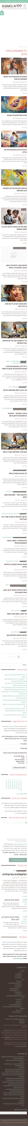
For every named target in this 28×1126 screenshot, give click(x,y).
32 (8, 786)
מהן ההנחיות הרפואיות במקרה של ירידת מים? (13, 1093)
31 (10, 786)
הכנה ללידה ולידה (19, 759)
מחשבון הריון (7, 1)
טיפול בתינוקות (20, 761)
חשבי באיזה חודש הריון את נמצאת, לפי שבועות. (13, 1082)
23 (10, 784)
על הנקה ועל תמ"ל (16, 1012)
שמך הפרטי (23, 748)
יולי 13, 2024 (17, 270)
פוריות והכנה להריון (19, 756)
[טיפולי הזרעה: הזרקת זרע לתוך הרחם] (23, 920)
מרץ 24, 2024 (17, 595)
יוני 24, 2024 (17, 371)
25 (6, 784)
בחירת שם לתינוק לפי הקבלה (17, 115)
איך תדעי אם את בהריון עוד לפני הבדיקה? (14, 1069)
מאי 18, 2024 (17, 569)
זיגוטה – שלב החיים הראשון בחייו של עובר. (14, 708)
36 (16, 788)
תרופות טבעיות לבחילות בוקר (16, 635)
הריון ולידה (11, 726)
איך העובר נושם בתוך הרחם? (17, 613)
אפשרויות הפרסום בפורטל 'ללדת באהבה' (14, 1019)
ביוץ (20, 972)
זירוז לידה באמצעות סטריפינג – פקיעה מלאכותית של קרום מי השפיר (14, 367)
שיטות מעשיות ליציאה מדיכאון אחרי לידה (11, 1006)
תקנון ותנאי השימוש (21, 1046)
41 (6, 788)
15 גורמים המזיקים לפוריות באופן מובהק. (14, 1078)
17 (6, 782)
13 (14, 782)
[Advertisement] (14, 28)
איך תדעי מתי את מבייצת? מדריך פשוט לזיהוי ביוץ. (12, 1073)
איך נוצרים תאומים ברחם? (18, 473)
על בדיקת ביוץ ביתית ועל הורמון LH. (16, 1083)
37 (14, 788)
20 (16, 784)
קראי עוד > (24, 93)
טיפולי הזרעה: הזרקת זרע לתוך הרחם (10, 918)
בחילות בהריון (18, 992)
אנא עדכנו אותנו (18, 958)
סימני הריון (18, 981)
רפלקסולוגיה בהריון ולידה (14, 874)
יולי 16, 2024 (17, 232)
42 (21, 790)
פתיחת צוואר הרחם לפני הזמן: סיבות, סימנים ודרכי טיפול (16, 266)
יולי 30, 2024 (17, 193)
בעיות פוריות (18, 976)
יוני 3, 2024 (17, 500)
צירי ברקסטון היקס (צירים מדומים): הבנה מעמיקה (14, 341)
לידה (23, 997)
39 (10, 788)
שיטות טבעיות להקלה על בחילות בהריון (15, 565)
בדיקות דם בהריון (14, 990)
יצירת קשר (21, 1021)
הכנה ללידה (18, 999)
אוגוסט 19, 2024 (16, 118)
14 (12, 782)
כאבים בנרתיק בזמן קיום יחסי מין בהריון (15, 150)
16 (8, 782)
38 (12, 788)
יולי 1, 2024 (17, 309)
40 (8, 788)
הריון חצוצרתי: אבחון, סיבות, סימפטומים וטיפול (17, 541)
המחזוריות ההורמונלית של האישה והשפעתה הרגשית (15, 77)
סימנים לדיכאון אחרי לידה (15, 1004)
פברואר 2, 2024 (16, 638)
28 (16, 786)
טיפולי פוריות (18, 977)
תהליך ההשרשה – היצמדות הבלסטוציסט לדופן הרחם (17, 414)
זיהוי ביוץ (25, 1)
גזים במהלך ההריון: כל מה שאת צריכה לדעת (16, 305)
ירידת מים (18, 1001)
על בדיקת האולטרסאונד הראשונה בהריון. (14, 1089)
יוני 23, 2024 (17, 393)
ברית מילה (18, 1010)
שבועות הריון (13, 1)
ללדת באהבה (24, 82)
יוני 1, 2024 (17, 522)
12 (16, 782)
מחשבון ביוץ (19, 1)
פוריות (22, 970)
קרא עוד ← (24, 896)
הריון (23, 758)
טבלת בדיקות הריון (13, 988)
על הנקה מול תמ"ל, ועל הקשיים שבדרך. (15, 1080)
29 (14, 786)
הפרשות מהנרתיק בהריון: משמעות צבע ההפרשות (15, 189)
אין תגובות (14, 877)
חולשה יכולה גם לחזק (12, 900)
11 (19, 782)
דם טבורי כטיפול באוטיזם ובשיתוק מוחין (15, 995)
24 (8, 784)
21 (14, 784)
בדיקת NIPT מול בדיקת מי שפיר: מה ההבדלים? (14, 517)
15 (10, 782)
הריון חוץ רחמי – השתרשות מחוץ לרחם (15, 495)
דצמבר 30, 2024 (16, 82)
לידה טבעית (18, 1003)
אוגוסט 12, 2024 (16, 155)
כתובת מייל (23, 744)
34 (21, 788)
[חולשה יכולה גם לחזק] (23, 902)
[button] (2, 13)
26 (21, 786)
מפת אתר (21, 1022)
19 (19, 784)
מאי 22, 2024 (17, 546)
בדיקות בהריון (18, 986)
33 (6, 786)
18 (21, 784)
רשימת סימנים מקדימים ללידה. (17, 1091)
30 (12, 786)
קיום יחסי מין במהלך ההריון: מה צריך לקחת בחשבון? (14, 227)
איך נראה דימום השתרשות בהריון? (15, 390)
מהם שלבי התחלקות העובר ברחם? (15, 452)
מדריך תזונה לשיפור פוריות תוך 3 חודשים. (14, 1071)
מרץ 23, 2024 (17, 617)
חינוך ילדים (21, 763)
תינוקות (22, 1008)
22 (12, 784)
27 (19, 786)
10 (21, 782)
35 (19, 788)
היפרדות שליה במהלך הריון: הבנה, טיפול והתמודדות (15, 591)
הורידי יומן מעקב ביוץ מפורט (20, 844)
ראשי (26, 46)
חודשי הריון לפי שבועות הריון (14, 983)
